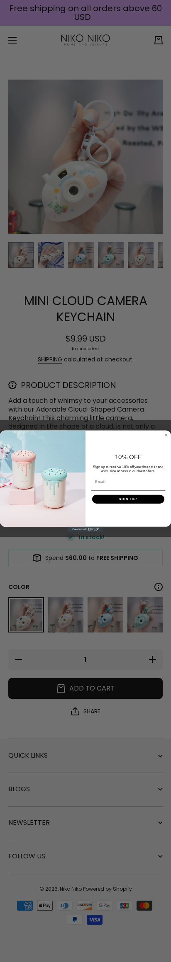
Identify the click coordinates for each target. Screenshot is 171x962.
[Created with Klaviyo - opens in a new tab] (85, 529)
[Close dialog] (166, 435)
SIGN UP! (128, 499)
